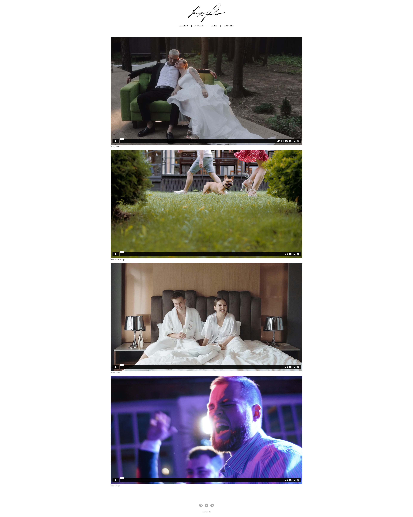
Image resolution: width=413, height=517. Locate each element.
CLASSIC (183, 26)
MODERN (199, 26)
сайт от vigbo (206, 511)
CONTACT (229, 26)
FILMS (214, 26)
